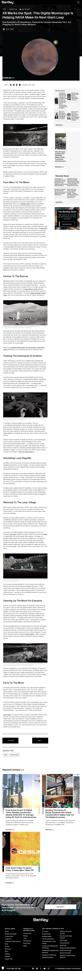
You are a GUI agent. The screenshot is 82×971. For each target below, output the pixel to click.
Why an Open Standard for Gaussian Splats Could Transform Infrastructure (60, 156)
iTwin (4, 9)
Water (25, 946)
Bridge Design (46, 934)
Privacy (7, 946)
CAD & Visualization (48, 939)
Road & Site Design (65, 950)
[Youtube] (44, 968)
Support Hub (8, 959)
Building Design (46, 936)
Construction (27, 933)
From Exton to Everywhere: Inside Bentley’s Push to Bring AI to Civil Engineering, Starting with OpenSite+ (61, 182)
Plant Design (63, 940)
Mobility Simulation (47, 957)
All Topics (45, 931)
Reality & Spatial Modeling (68, 948)
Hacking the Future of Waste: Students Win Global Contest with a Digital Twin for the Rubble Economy (59, 813)
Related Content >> (13, 769)
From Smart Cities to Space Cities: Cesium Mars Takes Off (20, 869)
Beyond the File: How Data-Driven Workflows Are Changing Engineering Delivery (75, 116)
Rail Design (63, 945)
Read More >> (59, 167)
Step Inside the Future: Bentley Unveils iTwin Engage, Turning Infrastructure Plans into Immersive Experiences (73, 193)
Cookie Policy (9, 936)
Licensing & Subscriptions (12, 941)
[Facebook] (33, 968)
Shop (6, 951)
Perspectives (13, 9)
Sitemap (7, 954)
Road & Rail (26, 943)
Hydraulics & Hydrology (49, 955)
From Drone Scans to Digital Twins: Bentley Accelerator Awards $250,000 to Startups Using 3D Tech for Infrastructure (21, 813)
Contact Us (8, 939)
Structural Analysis (65, 953)
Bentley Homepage (10, 934)
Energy (25, 936)
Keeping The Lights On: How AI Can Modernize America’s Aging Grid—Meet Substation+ (61, 192)
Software (7, 956)
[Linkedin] (37, 968)
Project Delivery (65, 943)
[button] (10, 84)
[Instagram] (48, 968)
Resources (8, 949)
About (6, 931)
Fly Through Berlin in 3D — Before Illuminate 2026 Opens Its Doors (75, 96)
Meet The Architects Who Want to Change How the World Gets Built (63, 115)
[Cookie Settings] (3, 968)
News (6, 944)
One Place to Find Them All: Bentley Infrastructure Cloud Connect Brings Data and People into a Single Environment (73, 182)
